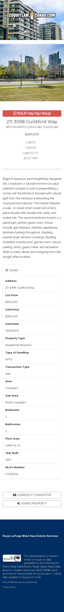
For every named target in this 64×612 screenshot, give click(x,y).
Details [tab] (13, 270)
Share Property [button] (33, 503)
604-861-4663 (39, 25)
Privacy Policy (9, 587)
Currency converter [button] (34, 495)
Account (33, 32)
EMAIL (21, 25)
